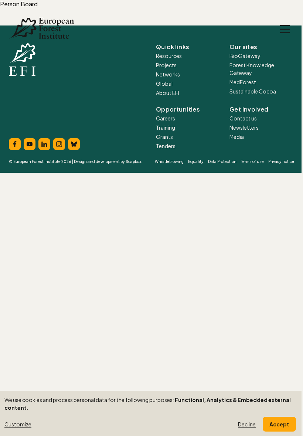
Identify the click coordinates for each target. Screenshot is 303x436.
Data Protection (222, 161)
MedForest (242, 82)
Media (236, 136)
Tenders (166, 146)
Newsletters (244, 127)
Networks (168, 74)
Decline (247, 424)
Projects (166, 65)
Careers (165, 118)
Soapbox (133, 161)
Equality (196, 161)
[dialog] (151, 413)
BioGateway (245, 55)
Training (165, 127)
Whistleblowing (169, 161)
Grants (164, 136)
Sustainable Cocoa (252, 91)
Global (164, 83)
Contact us (243, 118)
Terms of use (252, 161)
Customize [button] (17, 424)
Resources (169, 55)
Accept (279, 424)
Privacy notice (281, 161)
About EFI (167, 92)
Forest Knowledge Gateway (251, 69)
